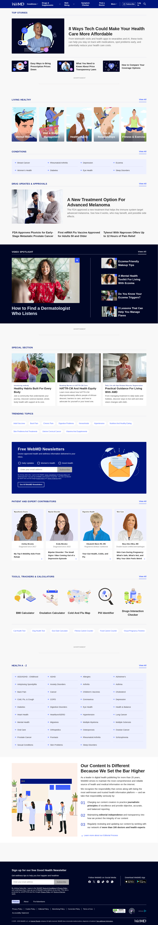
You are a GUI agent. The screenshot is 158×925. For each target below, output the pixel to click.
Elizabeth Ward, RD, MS (96, 544)
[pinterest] (107, 882)
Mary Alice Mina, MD (130, 544)
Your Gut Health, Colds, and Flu (95, 555)
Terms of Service (52, 478)
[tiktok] (103, 882)
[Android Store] (141, 883)
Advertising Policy (58, 909)
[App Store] (130, 883)
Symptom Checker (85, 4)
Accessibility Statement (20, 913)
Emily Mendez (62, 544)
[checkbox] (26, 463)
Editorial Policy (43, 909)
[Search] (144, 4)
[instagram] (98, 882)
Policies (16, 902)
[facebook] (89, 882)
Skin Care (120, 512)
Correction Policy (74, 909)
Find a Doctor (102, 4)
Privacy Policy (63, 475)
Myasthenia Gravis (21, 512)
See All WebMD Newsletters (31, 484)
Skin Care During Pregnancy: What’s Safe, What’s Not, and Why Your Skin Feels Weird (130, 555)
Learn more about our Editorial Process (101, 835)
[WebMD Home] (18, 4)
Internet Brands (35, 921)
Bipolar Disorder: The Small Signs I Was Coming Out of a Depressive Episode (61, 555)
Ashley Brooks (28, 544)
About (26, 902)
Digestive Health (88, 512)
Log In (139, 4)
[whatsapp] (112, 882)
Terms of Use (88, 909)
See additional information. (104, 921)
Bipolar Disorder (54, 512)
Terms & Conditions (50, 475)
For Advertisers (39, 902)
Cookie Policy (30, 909)
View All (142, 99)
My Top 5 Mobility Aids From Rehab (27, 555)
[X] (94, 882)
